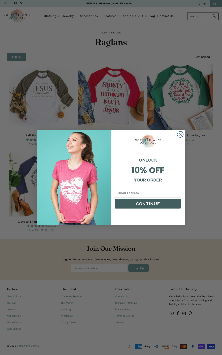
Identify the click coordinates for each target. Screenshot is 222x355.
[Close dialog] (180, 134)
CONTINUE (148, 203)
